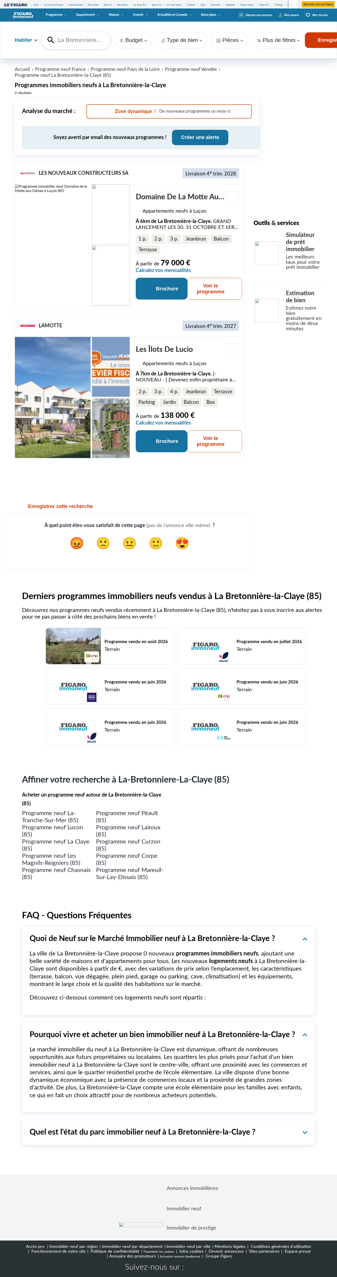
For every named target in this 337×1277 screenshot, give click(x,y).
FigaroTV (264, 5)
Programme (54, 15)
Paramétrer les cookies (159, 1251)
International (76, 5)
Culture (191, 5)
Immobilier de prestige (191, 1227)
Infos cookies (190, 1251)
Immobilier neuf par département (132, 1247)
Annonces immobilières (192, 1188)
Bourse (108, 5)
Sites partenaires (263, 1251)
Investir (138, 15)
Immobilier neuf (184, 1208)
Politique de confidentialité (114, 1251)
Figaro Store (247, 5)
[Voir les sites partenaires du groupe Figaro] (15, 5)
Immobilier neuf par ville (188, 1247)
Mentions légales (230, 1247)
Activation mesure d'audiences (180, 1256)
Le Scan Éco (139, 5)
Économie (93, 5)
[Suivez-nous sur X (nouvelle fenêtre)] (206, 1267)
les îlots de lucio (164, 349)
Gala (202, 5)
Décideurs (122, 5)
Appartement (85, 15)
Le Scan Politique (53, 5)
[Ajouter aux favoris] (232, 197)
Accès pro (35, 1247)
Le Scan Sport (174, 5)
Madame (230, 5)
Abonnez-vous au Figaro (318, 4)
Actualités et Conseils (172, 15)
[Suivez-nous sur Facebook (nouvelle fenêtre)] (191, 1267)
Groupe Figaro (218, 1256)
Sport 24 (156, 5)
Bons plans (208, 15)
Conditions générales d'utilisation (280, 1247)
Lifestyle (215, 5)
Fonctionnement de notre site (58, 1251)
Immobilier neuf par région (74, 1247)
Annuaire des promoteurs (132, 1256)
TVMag (278, 5)
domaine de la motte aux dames (191, 197)
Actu (36, 5)
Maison (114, 15)
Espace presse (297, 1251)
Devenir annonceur (225, 1251)
